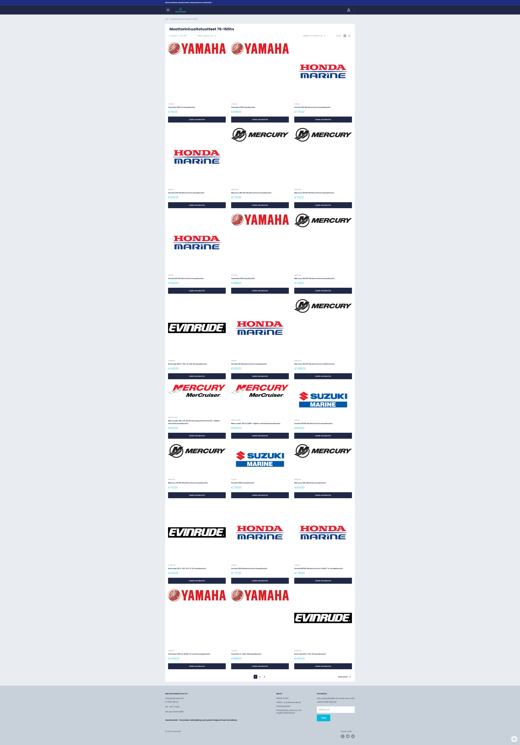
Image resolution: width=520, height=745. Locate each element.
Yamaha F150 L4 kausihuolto (181, 107)
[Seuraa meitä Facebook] (342, 736)
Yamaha (171, 104)
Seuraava (343, 676)
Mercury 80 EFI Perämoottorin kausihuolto (188, 483)
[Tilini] (348, 9)
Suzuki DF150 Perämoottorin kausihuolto (313, 423)
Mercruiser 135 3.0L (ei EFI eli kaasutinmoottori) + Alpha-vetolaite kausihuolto (194, 422)
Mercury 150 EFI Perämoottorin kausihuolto (251, 193)
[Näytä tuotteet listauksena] (349, 36)
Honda (297, 104)
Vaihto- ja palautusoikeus (288, 702)
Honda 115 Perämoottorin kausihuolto (249, 364)
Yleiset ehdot (282, 698)
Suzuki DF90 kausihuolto (242, 483)
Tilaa (323, 718)
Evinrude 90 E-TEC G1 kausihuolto (310, 654)
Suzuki (297, 420)
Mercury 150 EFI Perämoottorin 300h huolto (314, 364)
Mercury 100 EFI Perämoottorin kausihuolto (314, 278)
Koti (166, 19)
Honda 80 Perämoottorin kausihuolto (186, 278)
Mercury (234, 189)
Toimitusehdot (283, 706)
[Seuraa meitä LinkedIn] (353, 736)
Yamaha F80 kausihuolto (243, 278)
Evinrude (171, 361)
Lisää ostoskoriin (197, 119)
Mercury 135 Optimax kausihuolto (310, 483)
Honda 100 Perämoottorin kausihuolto (186, 193)
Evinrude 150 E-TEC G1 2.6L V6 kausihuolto (187, 364)
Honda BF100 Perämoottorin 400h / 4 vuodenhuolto (318, 568)
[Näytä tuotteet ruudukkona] (345, 36)
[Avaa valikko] (168, 9)
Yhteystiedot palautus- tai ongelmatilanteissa (288, 711)
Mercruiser (172, 417)
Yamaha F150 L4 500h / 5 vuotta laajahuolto (189, 654)
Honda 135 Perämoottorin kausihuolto (249, 568)
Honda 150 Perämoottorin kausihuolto (312, 107)
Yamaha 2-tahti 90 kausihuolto (246, 654)
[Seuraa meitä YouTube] (348, 736)
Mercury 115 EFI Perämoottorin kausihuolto (314, 193)
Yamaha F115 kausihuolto (243, 107)
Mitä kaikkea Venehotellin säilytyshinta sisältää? (188, 2)
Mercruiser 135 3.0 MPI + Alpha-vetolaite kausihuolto (255, 423)
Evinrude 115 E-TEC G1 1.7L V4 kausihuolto (187, 568)
